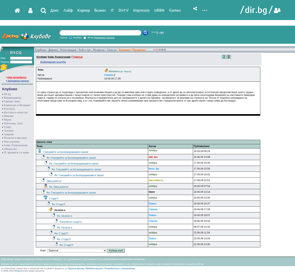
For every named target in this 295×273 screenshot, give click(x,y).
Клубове (40, 49)
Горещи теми (12, 101)
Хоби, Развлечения (15, 145)
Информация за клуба (53, 62)
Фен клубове (11, 141)
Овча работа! (54, 181)
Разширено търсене (104, 37)
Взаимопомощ (12, 97)
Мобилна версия (94, 268)
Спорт (7, 127)
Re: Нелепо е (64, 216)
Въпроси (99, 49)
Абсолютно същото (71, 221)
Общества (10, 148)
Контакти (9, 108)
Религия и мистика (15, 137)
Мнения (8, 116)
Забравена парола (18, 80)
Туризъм (77, 57)
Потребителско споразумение (119, 268)
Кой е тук (85, 49)
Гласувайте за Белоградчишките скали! (65, 152)
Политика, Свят (13, 123)
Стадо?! (53, 198)
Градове (9, 134)
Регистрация (68, 49)
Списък (112, 49)
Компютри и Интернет (17, 105)
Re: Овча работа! (58, 187)
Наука (7, 119)
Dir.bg (7, 94)
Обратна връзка (75, 268)
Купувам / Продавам (132, 49)
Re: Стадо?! (58, 204)
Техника (9, 130)
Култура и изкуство (16, 112)
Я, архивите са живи (16, 152)
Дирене (53, 49)
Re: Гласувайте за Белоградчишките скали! (71, 157)
